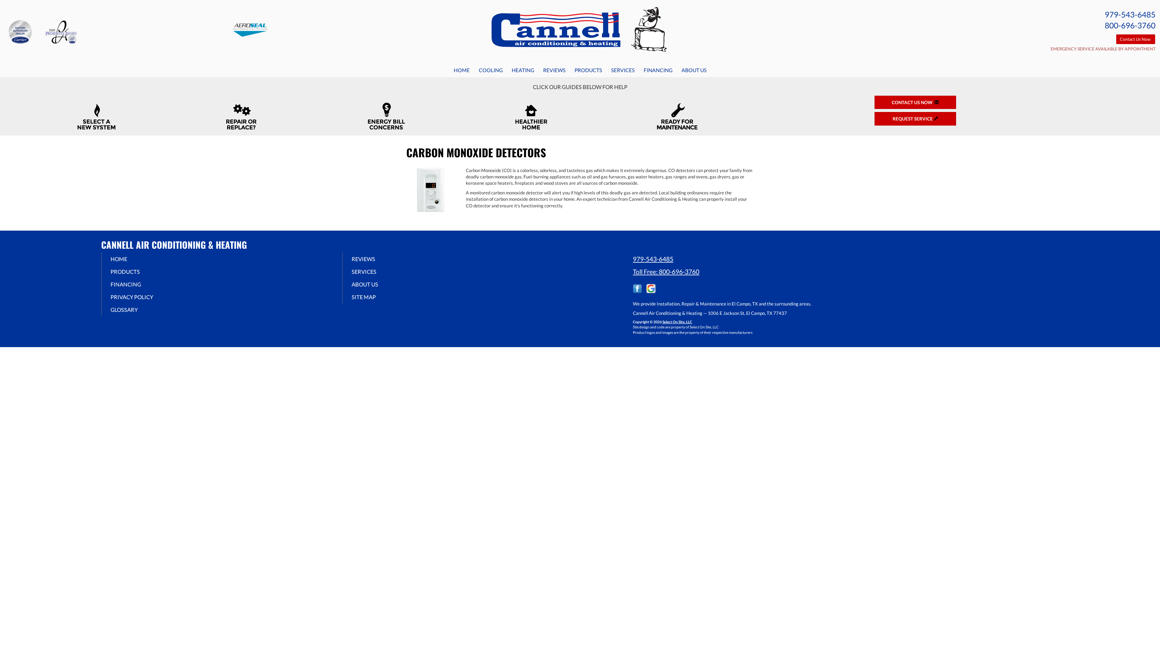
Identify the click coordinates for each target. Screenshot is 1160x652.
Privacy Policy (132, 297)
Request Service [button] (913, 118)
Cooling (491, 70)
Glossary (124, 309)
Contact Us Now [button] (1136, 39)
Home (462, 70)
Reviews (554, 70)
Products (588, 70)
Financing (658, 70)
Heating (523, 70)
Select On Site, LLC (677, 322)
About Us (694, 70)
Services (623, 70)
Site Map (364, 297)
